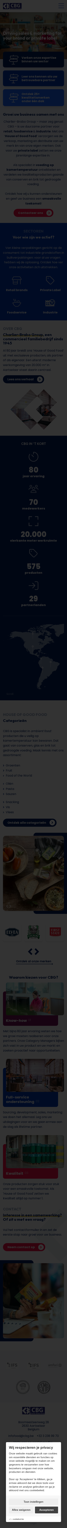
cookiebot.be (18, 1519)
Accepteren (46, 1509)
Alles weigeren (21, 1509)
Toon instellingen (33, 1501)
